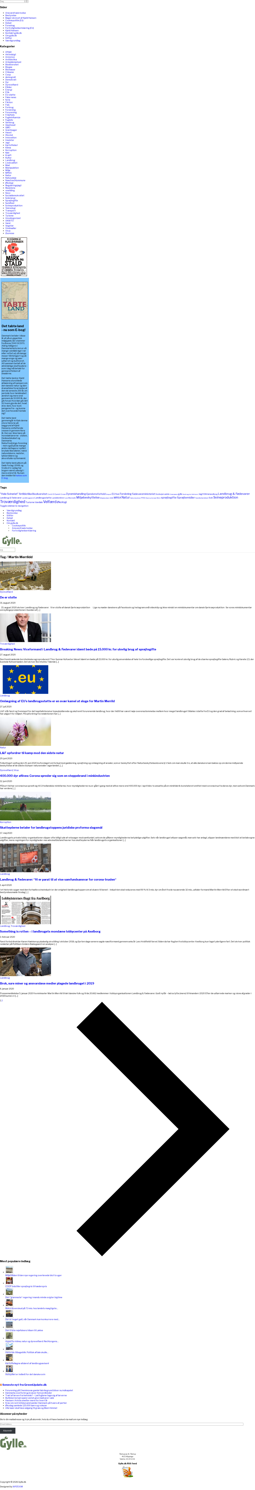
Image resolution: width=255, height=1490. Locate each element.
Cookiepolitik (19, 525)
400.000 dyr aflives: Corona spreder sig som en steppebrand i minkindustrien (55, 775)
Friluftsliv (10, 115)
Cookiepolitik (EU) (14, 20)
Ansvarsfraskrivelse (15, 13)
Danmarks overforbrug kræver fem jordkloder (28, 1393)
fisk (117, 494)
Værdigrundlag (12, 40)
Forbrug (9, 107)
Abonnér (7, 1430)
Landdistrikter (58, 498)
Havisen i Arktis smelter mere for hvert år (26, 1400)
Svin (211, 498)
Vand (7, 223)
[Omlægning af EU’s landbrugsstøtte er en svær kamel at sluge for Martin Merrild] (25, 693)
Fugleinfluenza (12, 117)
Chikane (9, 72)
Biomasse (10, 69)
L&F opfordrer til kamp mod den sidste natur (32, 753)
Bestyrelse (10, 15)
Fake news (10, 97)
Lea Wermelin (70, 498)
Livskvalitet (11, 163)
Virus (7, 231)
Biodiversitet (12, 64)
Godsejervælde (163, 494)
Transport (10, 210)
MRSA (8, 173)
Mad (7, 165)
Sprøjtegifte (11, 200)
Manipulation (12, 168)
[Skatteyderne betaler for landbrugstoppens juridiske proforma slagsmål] (25, 819)
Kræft (8, 155)
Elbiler (8, 87)
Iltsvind (9, 135)
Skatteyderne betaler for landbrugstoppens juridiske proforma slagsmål (51, 827)
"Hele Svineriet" (9, 493)
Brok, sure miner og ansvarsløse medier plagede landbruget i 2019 (47, 983)
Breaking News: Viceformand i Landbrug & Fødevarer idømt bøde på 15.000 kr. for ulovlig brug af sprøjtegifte (78, 649)
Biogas (8, 67)
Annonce (10, 57)
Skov (7, 193)
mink (111, 498)
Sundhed (9, 203)
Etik (7, 92)
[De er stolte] (25, 589)
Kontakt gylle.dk (13, 33)
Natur (8, 175)
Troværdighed (12, 213)
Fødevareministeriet (143, 493)
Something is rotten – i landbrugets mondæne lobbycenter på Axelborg (50, 931)
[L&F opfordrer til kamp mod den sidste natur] (25, 745)
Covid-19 (51, 494)
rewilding (10, 190)
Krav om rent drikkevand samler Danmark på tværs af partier (36, 1403)
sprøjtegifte (169, 497)
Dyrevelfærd (11, 84)
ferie (7, 100)
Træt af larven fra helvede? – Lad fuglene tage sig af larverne (36, 1395)
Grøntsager (11, 130)
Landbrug (10, 160)
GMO (7, 127)
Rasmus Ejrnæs (151, 498)
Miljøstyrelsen (104, 498)
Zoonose (9, 233)
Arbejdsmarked (13, 62)
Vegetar (9, 225)
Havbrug (186, 494)
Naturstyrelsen (135, 498)
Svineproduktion (13, 205)
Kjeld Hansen (12, 30)
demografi (10, 77)
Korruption (10, 150)
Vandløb (39, 502)
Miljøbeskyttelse (88, 497)
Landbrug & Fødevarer (234, 493)
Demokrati (10, 79)
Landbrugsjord (28, 498)
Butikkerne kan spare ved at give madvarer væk (29, 1398)
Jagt (7, 142)
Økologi (9, 183)
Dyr (7, 82)
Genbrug (9, 122)
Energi (8, 90)
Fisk (7, 105)
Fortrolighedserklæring (24, 530)
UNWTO (9, 220)
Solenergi (10, 198)
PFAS (143, 498)
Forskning (10, 110)
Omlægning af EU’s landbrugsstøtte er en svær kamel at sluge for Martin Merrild (57, 701)
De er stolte (8, 597)
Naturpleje (10, 178)
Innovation (10, 137)
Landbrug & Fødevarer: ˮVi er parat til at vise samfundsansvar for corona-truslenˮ (58, 879)
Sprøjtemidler (186, 497)
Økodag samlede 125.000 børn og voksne (26, 1405)
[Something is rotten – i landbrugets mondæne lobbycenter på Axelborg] (25, 923)
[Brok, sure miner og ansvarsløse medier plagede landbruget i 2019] (25, 975)
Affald (8, 52)
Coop (8, 74)
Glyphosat (10, 125)
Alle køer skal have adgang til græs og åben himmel (31, 1408)
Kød (7, 152)
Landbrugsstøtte (43, 498)
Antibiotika (11, 59)
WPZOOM (18, 1486)
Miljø (7, 170)
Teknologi (10, 208)
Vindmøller (10, 228)
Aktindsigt (10, 54)
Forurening (11, 112)
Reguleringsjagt (13, 185)
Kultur (8, 158)
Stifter (8, 38)
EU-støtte (10, 95)
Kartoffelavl (11, 145)
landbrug (214, 494)
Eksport (108, 494)
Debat (8, 23)
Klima (8, 147)
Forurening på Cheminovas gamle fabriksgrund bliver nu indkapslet (39, 1390)
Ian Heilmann (193, 494)
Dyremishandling (76, 493)
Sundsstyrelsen (201, 498)
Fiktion (9, 102)
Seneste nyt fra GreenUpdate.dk (24, 1384)
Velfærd (49, 502)
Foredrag (10, 25)
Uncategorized (12, 218)
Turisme (9, 215)
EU (113, 494)
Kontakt (11, 520)
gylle (180, 494)
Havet (8, 132)
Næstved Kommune (15, 180)
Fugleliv (9, 120)
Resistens (10, 188)
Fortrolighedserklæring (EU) (19, 28)
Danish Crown (60, 494)
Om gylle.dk (11, 35)
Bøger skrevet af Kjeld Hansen (20, 18)
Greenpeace (173, 494)
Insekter (9, 140)
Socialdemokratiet (14, 195)
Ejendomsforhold (96, 494)
